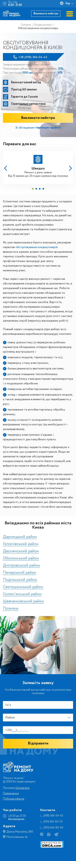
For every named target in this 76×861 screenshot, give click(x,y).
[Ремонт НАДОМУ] (11, 13)
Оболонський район (21, 558)
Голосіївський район (21, 544)
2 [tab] (36, 189)
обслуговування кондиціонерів (37, 247)
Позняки (10, 609)
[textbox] (38, 717)
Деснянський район (21, 551)
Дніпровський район (21, 566)
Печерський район (19, 573)
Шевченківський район (23, 601)
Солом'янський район (22, 594)
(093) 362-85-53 (53, 821)
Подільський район (20, 580)
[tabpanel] (38, 166)
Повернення (11, 793)
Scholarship (22, 788)
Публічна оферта (13, 799)
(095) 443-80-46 (53, 827)
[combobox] (38, 717)
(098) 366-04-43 (53, 815)
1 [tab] (33, 189)
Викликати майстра (46, 13)
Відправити (38, 743)
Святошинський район (23, 587)
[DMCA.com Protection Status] (52, 846)
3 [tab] (40, 189)
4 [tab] (43, 189)
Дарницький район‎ (20, 537)
